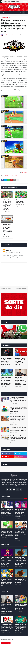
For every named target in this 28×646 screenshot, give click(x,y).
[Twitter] (5, 180)
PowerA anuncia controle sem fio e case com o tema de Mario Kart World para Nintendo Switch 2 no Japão (18, 438)
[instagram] (17, 489)
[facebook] (7, 489)
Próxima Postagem (21, 288)
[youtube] (14, 489)
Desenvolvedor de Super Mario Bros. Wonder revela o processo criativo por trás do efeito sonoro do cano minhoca (6, 381)
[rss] (21, 489)
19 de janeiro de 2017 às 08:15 (13, 252)
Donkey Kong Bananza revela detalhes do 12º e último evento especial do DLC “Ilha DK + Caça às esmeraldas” (12, 2)
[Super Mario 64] (21, 372)
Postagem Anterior (6, 288)
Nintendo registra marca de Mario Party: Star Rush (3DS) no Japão (20, 202)
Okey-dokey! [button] (6, 643)
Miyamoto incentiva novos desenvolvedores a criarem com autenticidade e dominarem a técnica (6, 608)
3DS (10, 17)
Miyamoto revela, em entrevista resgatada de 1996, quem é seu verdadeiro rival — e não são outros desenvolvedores (6, 360)
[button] (24, 2)
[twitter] (10, 489)
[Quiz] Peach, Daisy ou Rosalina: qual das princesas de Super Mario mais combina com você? (18, 429)
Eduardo (8, 250)
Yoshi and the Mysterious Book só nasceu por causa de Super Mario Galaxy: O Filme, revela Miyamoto (7, 532)
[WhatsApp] (8, 180)
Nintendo (24, 172)
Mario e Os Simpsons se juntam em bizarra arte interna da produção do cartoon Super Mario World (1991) (6, 581)
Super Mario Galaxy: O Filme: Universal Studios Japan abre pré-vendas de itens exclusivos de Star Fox (18, 399)
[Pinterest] (11, 180)
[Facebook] (2, 180)
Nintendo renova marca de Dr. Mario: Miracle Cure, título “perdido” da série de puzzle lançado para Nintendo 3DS (7, 229)
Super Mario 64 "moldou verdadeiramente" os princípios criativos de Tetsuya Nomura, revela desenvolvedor (20, 381)
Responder (5, 259)
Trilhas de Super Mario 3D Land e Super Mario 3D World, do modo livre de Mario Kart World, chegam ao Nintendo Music (7, 204)
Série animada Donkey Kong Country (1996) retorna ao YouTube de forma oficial (20, 580)
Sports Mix (14, 176)
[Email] (14, 180)
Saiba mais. (10, 639)
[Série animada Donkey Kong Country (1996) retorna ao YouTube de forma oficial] (21, 573)
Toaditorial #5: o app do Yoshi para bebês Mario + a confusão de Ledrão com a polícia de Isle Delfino (7, 627)
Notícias (9, 176)
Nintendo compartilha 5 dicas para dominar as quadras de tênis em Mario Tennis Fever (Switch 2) (21, 607)
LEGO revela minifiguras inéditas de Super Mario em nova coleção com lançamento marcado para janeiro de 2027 (18, 409)
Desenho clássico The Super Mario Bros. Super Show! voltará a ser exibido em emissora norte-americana (7, 561)
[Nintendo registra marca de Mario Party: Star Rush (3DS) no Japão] (21, 194)
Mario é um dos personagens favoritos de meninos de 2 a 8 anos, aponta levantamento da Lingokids (20, 360)
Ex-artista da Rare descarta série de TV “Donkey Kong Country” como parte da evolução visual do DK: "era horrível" (21, 561)
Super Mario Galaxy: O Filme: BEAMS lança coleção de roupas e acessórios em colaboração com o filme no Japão (20, 513)
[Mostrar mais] (17, 180)
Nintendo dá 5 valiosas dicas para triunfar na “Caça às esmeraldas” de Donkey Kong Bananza (20, 627)
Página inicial (4, 17)
